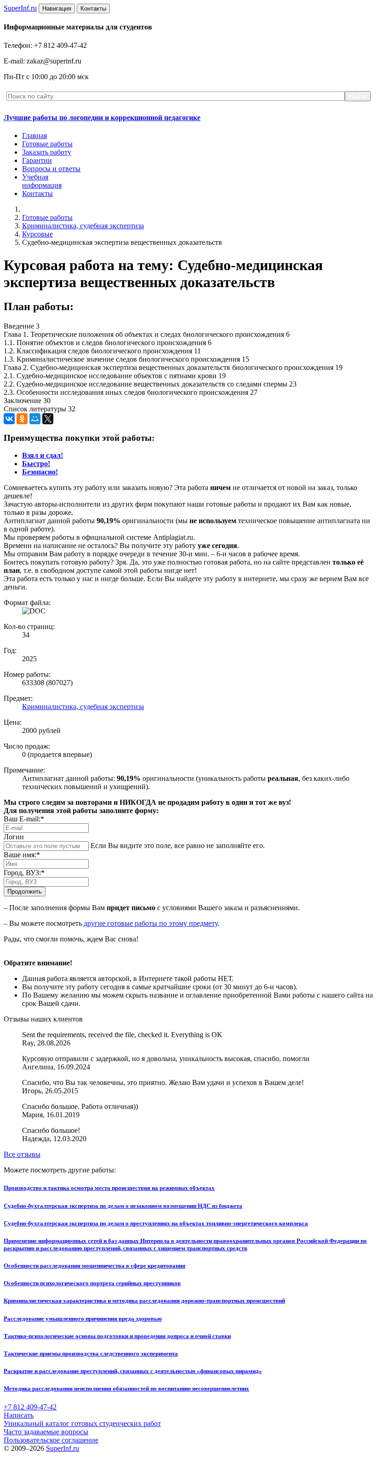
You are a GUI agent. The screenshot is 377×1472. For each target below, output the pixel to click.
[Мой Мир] (34, 418)
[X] (47, 418)
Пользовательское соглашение (51, 1440)
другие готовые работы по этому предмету (150, 923)
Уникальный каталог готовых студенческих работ (82, 1423)
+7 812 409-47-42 (30, 1407)
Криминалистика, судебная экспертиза (83, 226)
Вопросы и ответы (51, 169)
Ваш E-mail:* (24, 819)
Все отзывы (22, 1154)
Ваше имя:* (22, 855)
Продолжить (24, 891)
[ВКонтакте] (9, 418)
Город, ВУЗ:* (24, 873)
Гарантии (37, 160)
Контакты (37, 193)
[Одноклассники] (22, 418)
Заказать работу (46, 152)
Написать (19, 1415)
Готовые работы (47, 144)
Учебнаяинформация (42, 181)
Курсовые (37, 234)
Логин (14, 837)
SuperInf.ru (62, 1448)
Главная (34, 135)
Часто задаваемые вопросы (46, 1432)
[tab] (42, 455)
